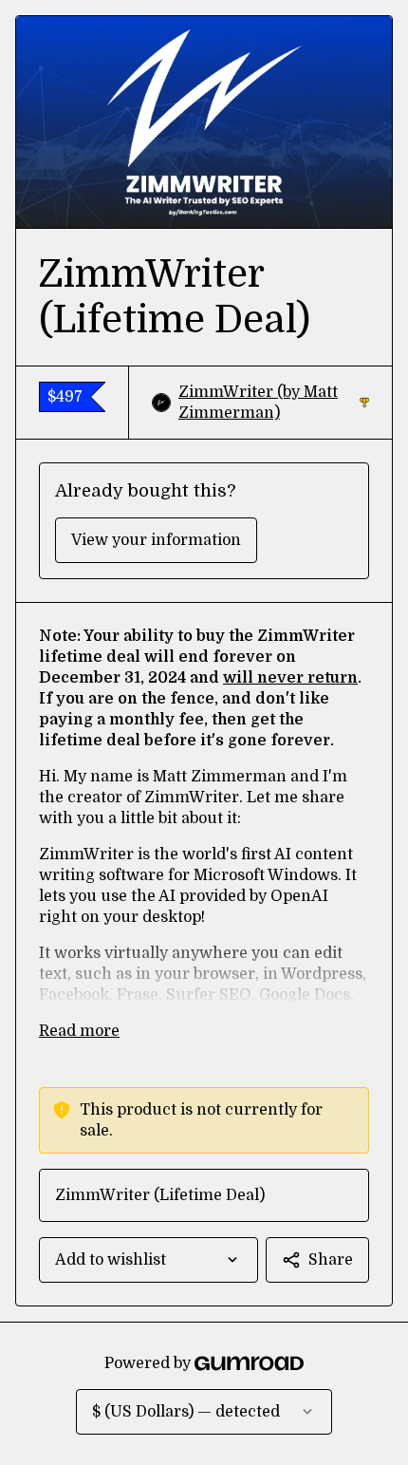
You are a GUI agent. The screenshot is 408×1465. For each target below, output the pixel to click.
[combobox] (148, 1260)
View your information (156, 540)
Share (330, 1259)
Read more (79, 1031)
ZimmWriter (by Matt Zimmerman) (273, 403)
